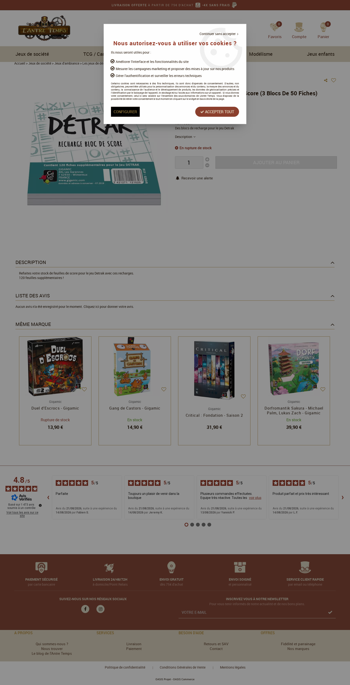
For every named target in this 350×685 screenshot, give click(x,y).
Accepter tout (219, 111)
